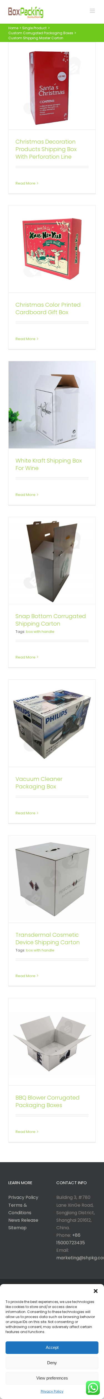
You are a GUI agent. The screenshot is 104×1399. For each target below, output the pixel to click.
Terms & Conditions (19, 1209)
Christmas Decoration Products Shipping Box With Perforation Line (46, 149)
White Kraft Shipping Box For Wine (49, 464)
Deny (52, 1362)
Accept (52, 1347)
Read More (25, 183)
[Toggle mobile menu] (93, 11)
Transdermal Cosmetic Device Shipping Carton (48, 938)
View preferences (52, 1378)
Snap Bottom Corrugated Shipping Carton (51, 620)
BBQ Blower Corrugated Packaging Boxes (48, 1101)
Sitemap (17, 1228)
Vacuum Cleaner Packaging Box (39, 782)
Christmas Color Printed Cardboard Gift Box (48, 308)
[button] (95, 1291)
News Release (23, 1220)
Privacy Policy (52, 1391)
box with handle (40, 631)
